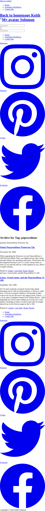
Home (7, 5)
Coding (11, 308)
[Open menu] (1, 28)
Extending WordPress (13, 7)
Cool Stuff (18, 271)
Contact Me (9, 9)
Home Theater (28, 271)
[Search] (1, 25)
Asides (10, 271)
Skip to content (5, 1)
